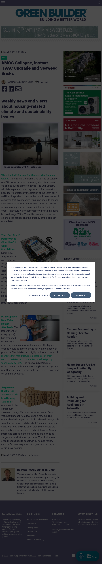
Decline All (81, 295)
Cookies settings (38, 295)
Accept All (59, 295)
